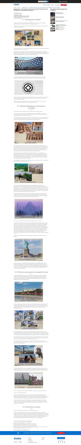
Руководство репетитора (32, 442)
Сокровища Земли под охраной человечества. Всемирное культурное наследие (61, 25)
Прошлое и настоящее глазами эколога (61, 20)
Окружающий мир (25, 7)
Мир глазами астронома (59, 12)
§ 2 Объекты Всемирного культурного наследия (22, 15)
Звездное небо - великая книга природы (60, 28)
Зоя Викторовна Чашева (60, 13)
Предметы (30, 439)
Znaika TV (43, 437)
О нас (43, 439)
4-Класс (19, 7)
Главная (15, 7)
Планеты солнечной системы (60, 16)
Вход (63, 1)
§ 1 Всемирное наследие (18, 14)
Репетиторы (30, 440)
